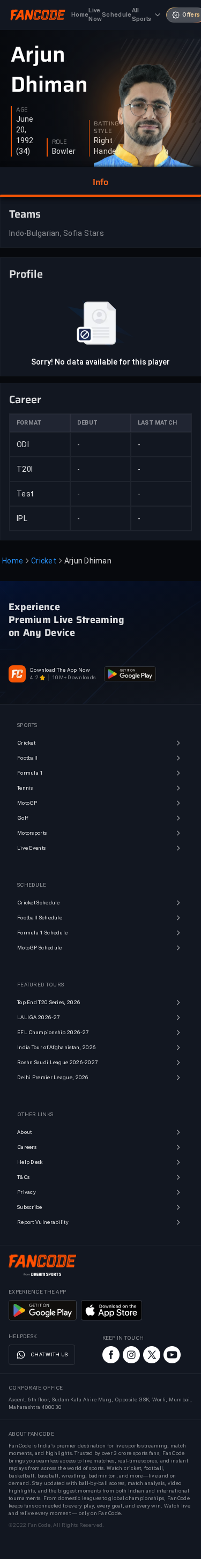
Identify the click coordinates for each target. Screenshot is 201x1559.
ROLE (59, 142)
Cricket (43, 560)
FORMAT (29, 422)
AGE (22, 110)
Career (25, 399)
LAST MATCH (157, 422)
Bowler (64, 151)
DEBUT (87, 422)
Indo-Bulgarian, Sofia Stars (56, 233)
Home (12, 560)
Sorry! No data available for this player (100, 362)
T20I (25, 469)
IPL (22, 518)
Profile (26, 273)
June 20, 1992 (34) (25, 135)
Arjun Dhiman (49, 70)
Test (25, 493)
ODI (23, 444)
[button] (100, 182)
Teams (25, 213)
